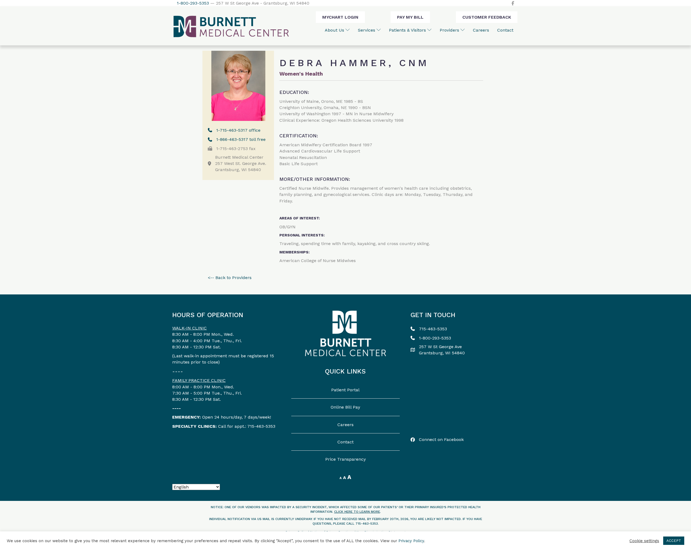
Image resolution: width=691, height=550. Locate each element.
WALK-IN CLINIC (189, 328)
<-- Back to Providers (230, 277)
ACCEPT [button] (673, 541)
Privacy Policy (411, 540)
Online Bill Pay (345, 407)
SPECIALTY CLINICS (193, 426)
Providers (450, 30)
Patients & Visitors (408, 30)
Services (367, 30)
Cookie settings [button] (644, 540)
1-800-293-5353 (193, 3)
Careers (481, 30)
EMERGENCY (185, 417)
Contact (505, 30)
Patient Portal (345, 389)
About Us (335, 30)
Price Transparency (345, 459)
